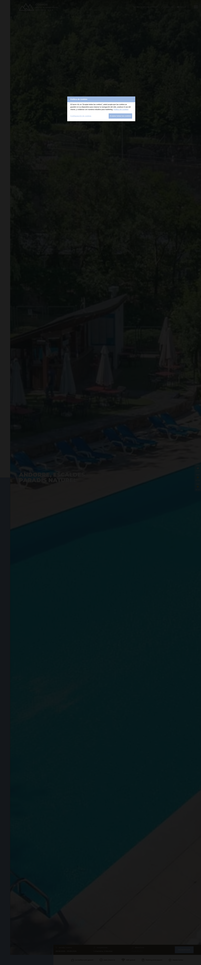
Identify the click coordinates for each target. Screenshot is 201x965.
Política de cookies (120, 109)
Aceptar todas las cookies (120, 116)
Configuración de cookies (80, 116)
